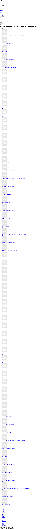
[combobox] (25, 23)
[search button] (0, 24)
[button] (25, 4)
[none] (26, 33)
